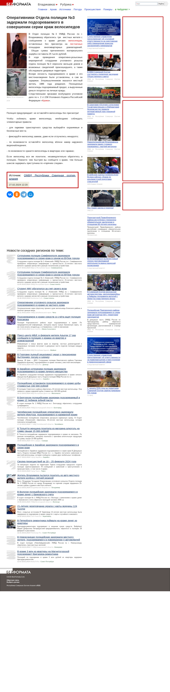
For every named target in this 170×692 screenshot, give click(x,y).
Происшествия (92, 9)
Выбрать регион (13, 582)
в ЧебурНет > (122, 9)
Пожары (107, 9)
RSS (38, 585)
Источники (65, 9)
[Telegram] (23, 194)
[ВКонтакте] (10, 194)
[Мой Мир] (30, 194)
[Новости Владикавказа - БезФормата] (16, 3)
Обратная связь (13, 580)
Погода (78, 9)
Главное (42, 9)
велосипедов (75, 40)
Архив (53, 9)
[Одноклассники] (17, 194)
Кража (45, 100)
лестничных (76, 44)
